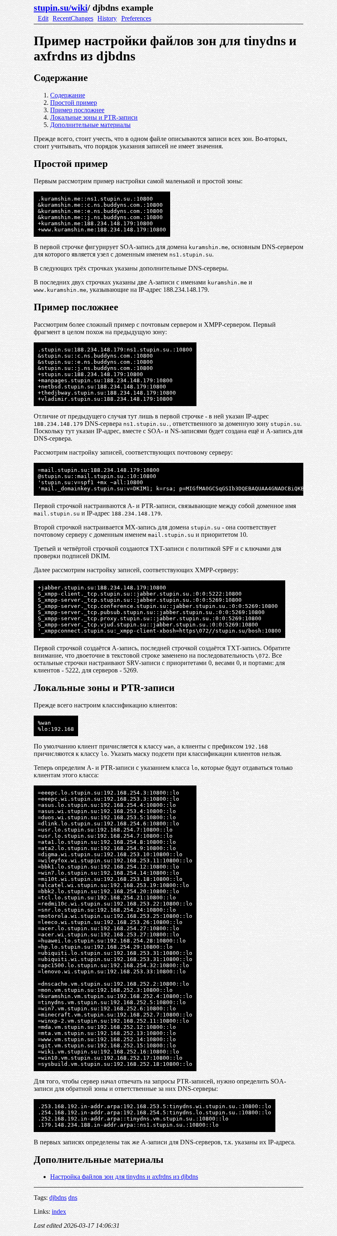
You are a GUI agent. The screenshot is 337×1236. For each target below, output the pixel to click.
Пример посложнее (77, 109)
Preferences (136, 18)
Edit (43, 18)
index (59, 1211)
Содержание (67, 95)
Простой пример (73, 102)
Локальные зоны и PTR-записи (94, 117)
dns (72, 1197)
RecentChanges (73, 18)
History (107, 18)
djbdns (58, 1197)
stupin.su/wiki (61, 7)
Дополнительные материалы (90, 124)
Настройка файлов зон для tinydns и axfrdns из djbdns (124, 1176)
